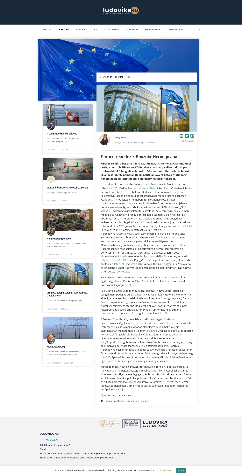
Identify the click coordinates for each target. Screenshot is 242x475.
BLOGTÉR (64, 29)
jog (142, 401)
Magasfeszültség (56, 346)
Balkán (120, 401)
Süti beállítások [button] (165, 470)
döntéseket (123, 271)
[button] (181, 136)
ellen (132, 285)
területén (114, 264)
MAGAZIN (46, 29)
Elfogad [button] (181, 470)
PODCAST (81, 29)
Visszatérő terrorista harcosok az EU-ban (68, 187)
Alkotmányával (124, 233)
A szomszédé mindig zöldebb (62, 133)
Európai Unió (132, 401)
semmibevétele (146, 188)
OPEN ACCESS (176, 29)
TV (95, 29)
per (147, 401)
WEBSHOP (132, 29)
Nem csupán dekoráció (59, 238)
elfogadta (136, 222)
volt (155, 171)
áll (166, 313)
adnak (182, 245)
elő (160, 298)
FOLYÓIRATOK (153, 29)
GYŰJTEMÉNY (111, 29)
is (148, 252)
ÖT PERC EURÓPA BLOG (116, 77)
